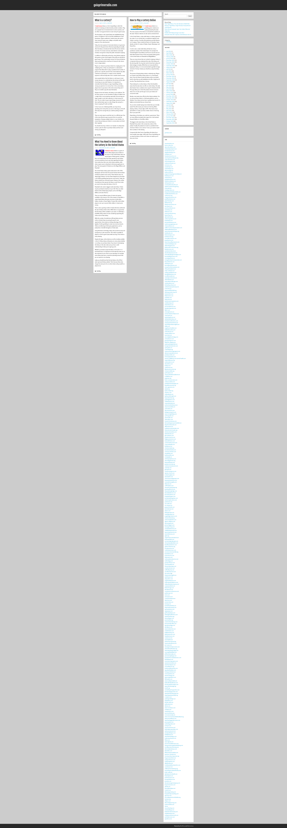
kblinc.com (167, 310)
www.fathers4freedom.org (171, 648)
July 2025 (168, 69)
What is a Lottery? (103, 20)
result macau (99, 26)
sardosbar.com (168, 297)
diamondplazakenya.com (171, 749)
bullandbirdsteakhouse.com (171, 682)
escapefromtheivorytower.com (172, 267)
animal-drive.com (169, 602)
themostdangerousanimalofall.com (173, 423)
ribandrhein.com (169, 364)
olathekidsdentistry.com (170, 319)
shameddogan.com (169, 618)
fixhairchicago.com (169, 587)
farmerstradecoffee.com (170, 623)
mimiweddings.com (169, 810)
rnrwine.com (168, 790)
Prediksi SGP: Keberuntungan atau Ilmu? (174, 32)
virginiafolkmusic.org (170, 360)
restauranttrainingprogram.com (172, 351)
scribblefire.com (168, 376)
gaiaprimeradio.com (105, 5)
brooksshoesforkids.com (170, 605)
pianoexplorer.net (169, 722)
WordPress (182, 826)
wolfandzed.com (169, 704)
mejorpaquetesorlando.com (171, 322)
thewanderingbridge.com (171, 491)
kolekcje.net (167, 365)
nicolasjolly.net (168, 457)
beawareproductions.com (171, 480)
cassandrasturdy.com (170, 403)
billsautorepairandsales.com (171, 752)
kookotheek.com (169, 220)
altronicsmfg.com (169, 170)
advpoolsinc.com (169, 578)
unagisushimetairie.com (170, 197)
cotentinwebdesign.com (170, 244)
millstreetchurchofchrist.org (171, 768)
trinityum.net (168, 725)
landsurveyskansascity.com (171, 668)
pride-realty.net (168, 772)
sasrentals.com (168, 335)
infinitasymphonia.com (170, 458)
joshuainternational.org (170, 641)
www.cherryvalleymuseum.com (172, 242)
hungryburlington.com (170, 496)
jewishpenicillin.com (170, 355)
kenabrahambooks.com (170, 449)
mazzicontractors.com (170, 727)
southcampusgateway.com (171, 224)
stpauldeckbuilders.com (170, 670)
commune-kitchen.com (170, 451)
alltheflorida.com (169, 763)
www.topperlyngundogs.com (171, 650)
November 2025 (170, 62)
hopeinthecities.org (169, 398)
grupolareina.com (169, 240)
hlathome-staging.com (170, 342)
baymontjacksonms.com (170, 532)
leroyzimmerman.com (170, 784)
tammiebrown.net (169, 509)
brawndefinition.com (170, 441)
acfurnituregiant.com (170, 161)
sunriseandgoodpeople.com (171, 541)
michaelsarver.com (169, 338)
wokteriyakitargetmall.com (171, 344)
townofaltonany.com (170, 534)
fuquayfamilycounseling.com (172, 793)
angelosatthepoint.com (170, 580)
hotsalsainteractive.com (170, 156)
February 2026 (169, 56)
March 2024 (169, 90)
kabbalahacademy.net (170, 329)
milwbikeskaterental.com (171, 530)
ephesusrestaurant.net (170, 731)
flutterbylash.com (169, 776)
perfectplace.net (169, 372)
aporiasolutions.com (169, 609)
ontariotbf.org (168, 188)
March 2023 (169, 112)
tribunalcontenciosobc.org (171, 430)
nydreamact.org (168, 195)
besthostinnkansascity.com (171, 811)
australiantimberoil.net (170, 251)
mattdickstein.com (169, 630)
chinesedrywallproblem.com (171, 543)
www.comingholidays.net (171, 414)
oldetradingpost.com (170, 245)
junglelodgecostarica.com (171, 516)
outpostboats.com (169, 394)
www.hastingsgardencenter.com (172, 720)
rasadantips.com (169, 166)
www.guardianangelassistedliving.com (174, 745)
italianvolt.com (168, 299)
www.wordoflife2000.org (170, 290)
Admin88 (109, 23)
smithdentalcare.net (169, 813)
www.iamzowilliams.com (170, 718)
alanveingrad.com (169, 523)
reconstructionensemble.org (171, 552)
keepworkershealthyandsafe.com (172, 192)
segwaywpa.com (169, 611)
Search (166, 14)
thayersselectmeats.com (170, 607)
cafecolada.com (168, 408)
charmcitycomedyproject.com (172, 478)
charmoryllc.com (169, 417)
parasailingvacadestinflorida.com (173, 770)
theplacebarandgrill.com (170, 575)
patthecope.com (169, 593)
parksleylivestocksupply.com (171, 383)
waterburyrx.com (169, 577)
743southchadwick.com (170, 269)
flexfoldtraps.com (169, 659)
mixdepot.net (168, 709)
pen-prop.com (168, 645)
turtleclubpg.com (169, 561)
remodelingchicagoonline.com (172, 690)
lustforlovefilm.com (169, 455)
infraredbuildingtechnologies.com (173, 254)
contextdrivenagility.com (171, 482)
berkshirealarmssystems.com (171, 301)
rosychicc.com (168, 392)
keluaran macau (110, 150)
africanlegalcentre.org (170, 460)
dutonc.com (167, 510)
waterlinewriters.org (169, 616)
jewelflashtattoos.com (170, 199)
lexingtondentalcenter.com (171, 346)
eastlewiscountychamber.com (172, 428)
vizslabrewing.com (169, 303)
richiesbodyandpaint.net (171, 149)
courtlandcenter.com (170, 568)
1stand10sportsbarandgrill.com (172, 324)
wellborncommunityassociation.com (173, 227)
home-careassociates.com (171, 380)
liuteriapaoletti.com (169, 539)
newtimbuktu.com (169, 168)
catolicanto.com (168, 367)
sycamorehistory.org (169, 713)
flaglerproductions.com (170, 439)
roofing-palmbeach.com (170, 272)
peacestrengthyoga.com (170, 655)
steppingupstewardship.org (171, 695)
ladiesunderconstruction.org (171, 247)
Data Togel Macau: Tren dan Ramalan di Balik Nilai (177, 23)
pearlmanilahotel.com (170, 208)
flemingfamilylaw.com (170, 788)
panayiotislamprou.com (170, 222)
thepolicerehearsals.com (170, 424)
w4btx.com (167, 326)
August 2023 (169, 103)
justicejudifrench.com (170, 489)
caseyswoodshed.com (170, 586)
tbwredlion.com (168, 750)
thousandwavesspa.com (170, 566)
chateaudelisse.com (169, 226)
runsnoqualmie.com (169, 673)
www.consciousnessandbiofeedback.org (174, 716)
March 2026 (169, 55)
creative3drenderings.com (171, 621)
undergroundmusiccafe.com (171, 815)
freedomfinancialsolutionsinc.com (173, 657)
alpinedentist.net (169, 217)
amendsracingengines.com (171, 661)
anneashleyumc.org (169, 666)
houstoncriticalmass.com (171, 421)
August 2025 (169, 67)
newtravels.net (168, 177)
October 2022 (169, 121)
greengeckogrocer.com (170, 340)
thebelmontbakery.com (170, 181)
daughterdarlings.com (170, 152)
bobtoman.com (168, 211)
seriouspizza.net (169, 596)
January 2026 (169, 58)
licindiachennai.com (170, 150)
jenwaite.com (168, 781)
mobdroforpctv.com (169, 401)
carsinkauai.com (169, 767)
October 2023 (169, 99)
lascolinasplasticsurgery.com (171, 684)
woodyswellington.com (170, 733)
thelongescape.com (169, 512)
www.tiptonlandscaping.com (171, 693)
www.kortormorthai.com (170, 663)
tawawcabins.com (169, 294)
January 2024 (169, 94)
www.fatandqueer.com (170, 664)
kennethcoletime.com (170, 494)
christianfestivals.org (170, 518)
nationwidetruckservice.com (171, 559)
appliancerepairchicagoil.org (172, 186)
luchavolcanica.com (169, 555)
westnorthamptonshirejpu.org (172, 231)
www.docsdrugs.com (169, 675)
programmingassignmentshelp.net (173, 174)
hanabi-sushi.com (169, 702)
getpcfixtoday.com (169, 201)
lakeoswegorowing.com (170, 792)
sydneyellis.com (168, 347)
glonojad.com (168, 469)
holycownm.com (168, 557)
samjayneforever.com (170, 759)
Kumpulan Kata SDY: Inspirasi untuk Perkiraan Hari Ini (178, 34)
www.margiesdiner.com (170, 677)
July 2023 (168, 105)
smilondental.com (169, 331)
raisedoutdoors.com (169, 283)
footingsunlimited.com (170, 672)
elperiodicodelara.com (170, 147)
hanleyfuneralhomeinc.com (171, 321)
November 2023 (170, 98)
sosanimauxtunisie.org (170, 213)
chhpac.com (168, 801)
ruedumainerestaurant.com (171, 466)
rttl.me (166, 806)
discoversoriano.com (170, 410)
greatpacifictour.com (170, 562)
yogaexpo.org (168, 378)
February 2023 (169, 114)
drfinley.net (167, 786)
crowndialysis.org (169, 349)
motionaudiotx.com (169, 804)
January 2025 (169, 74)
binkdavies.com (168, 446)
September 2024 (170, 80)
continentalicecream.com (171, 442)
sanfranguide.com (169, 415)
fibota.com (167, 740)
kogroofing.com (168, 215)
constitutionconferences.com (172, 591)
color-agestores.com (169, 387)
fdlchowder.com (168, 679)
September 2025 (170, 65)
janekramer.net (168, 501)
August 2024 (169, 81)
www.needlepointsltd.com (171, 681)
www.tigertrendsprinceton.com (172, 647)
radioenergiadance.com (170, 218)
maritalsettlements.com (170, 528)
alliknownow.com (169, 426)
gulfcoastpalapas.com (170, 612)
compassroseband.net (170, 598)
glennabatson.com (169, 435)
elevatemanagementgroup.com (172, 783)
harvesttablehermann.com (171, 256)
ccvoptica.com (168, 697)
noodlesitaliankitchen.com (171, 193)
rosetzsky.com (168, 467)
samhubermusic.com (170, 817)
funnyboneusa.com (169, 548)
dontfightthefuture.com (170, 274)
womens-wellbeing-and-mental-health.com (175, 358)
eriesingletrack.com (169, 312)
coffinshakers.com (169, 485)
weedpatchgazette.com (170, 308)
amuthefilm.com (169, 453)
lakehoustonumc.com (170, 634)
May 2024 (168, 87)
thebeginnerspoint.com (170, 412)
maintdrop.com (168, 209)
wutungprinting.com (170, 527)
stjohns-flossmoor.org (170, 546)
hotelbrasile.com (169, 233)
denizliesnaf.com (169, 589)
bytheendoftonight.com (170, 396)
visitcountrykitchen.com (170, 519)
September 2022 (170, 123)
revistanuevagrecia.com (170, 471)
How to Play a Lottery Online (143, 20)
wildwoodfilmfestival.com (171, 229)
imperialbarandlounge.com (171, 281)
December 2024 (170, 76)
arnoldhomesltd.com (170, 276)
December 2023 (170, 96)
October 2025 (169, 64)
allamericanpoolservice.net (171, 353)
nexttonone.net (168, 638)
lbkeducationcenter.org (170, 369)
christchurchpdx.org (169, 448)
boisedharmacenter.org (170, 385)
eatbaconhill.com (169, 172)
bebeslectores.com (169, 249)
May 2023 (168, 108)
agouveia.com (168, 795)
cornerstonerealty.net (170, 715)
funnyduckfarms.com (170, 779)
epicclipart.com (168, 206)
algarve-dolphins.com (170, 521)
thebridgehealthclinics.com (171, 614)
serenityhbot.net (169, 639)
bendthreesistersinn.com (171, 544)
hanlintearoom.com (169, 777)
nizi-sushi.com (168, 503)
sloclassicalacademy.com (171, 432)
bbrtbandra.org (168, 202)
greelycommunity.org (170, 464)
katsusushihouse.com (170, 462)
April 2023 (169, 110)
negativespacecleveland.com (172, 537)
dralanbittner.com (169, 304)
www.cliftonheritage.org (170, 686)
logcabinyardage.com (170, 625)
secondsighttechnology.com (171, 337)
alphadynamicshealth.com (171, 774)
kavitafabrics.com (169, 553)
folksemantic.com (169, 295)
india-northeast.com (170, 270)
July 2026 (168, 51)
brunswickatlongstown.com (171, 498)
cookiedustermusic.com (170, 550)
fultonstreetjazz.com (170, 235)
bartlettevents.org (169, 236)
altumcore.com (168, 600)
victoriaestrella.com (169, 564)
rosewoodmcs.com (169, 711)
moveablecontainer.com (170, 238)
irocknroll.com (168, 288)
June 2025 (168, 71)
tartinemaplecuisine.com (171, 500)
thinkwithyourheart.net (170, 285)
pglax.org (167, 535)
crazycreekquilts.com (170, 444)
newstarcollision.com (170, 333)
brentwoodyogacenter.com (171, 691)
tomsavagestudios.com (170, 356)
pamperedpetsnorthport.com (172, 313)
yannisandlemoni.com (170, 306)
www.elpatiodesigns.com (171, 736)
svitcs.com (167, 595)
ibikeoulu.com (168, 484)
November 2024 (170, 78)
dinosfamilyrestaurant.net (171, 252)
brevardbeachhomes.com (171, 265)
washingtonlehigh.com (170, 698)
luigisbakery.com (169, 700)
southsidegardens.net (170, 724)
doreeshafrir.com (169, 476)
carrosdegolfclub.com (170, 258)
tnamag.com (168, 604)
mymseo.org (168, 799)
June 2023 (168, 107)
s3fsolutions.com (169, 263)
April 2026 (169, 53)
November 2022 (170, 119)
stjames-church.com (169, 473)
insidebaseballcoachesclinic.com (172, 765)
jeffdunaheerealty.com (170, 654)
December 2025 (170, 60)
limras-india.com (169, 145)
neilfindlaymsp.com (169, 570)
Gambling (99, 134)
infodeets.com (168, 154)
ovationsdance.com (169, 362)
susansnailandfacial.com (171, 643)
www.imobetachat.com (170, 629)
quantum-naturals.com (170, 754)
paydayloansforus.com (170, 179)
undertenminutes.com (170, 163)
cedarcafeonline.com (170, 159)
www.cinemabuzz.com (170, 707)
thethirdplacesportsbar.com (171, 729)
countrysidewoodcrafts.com (171, 184)
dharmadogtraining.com (170, 802)
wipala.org (167, 389)
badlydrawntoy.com (169, 632)
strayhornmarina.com (170, 437)
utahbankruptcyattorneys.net (172, 286)
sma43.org (167, 688)
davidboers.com (168, 627)
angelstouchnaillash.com (171, 328)
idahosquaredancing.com (171, 292)
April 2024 (168, 89)
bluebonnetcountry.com (170, 204)
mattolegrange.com (169, 514)
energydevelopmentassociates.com (173, 260)
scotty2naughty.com (169, 475)
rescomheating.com (169, 808)
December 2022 (170, 117)
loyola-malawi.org (169, 390)
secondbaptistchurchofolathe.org (172, 797)
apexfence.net (168, 818)
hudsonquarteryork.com (170, 738)
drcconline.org (168, 573)
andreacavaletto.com (170, 381)
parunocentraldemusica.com (172, 743)
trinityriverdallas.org (169, 371)
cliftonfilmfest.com (169, 279)
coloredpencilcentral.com (171, 278)
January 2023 (169, 116)
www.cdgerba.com (169, 741)
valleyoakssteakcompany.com (172, 584)
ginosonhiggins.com (169, 525)
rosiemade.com (168, 315)
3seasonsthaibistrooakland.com (172, 374)
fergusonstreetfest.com (170, 758)
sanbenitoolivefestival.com (171, 405)
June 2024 (168, 85)
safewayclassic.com (169, 183)
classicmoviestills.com (170, 407)
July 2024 (168, 83)
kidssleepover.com (169, 175)
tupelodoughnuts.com (170, 317)
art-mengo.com (168, 505)
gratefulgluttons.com (170, 399)
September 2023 (170, 101)
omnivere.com (168, 165)
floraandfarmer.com (169, 261)
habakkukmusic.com (169, 636)
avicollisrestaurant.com (170, 571)
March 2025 (169, 73)
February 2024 (169, 92)
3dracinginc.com (169, 419)
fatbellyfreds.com (169, 734)
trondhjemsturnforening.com (172, 747)
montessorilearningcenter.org (172, 756)
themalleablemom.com (170, 492)
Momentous (190, 826)
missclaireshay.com (169, 143)
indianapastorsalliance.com (171, 582)
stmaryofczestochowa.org (171, 487)
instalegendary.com (169, 190)
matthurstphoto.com (170, 761)
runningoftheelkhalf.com (171, 652)
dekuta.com (167, 706)
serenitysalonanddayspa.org (171, 158)
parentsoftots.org (169, 620)
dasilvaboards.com (169, 433)
